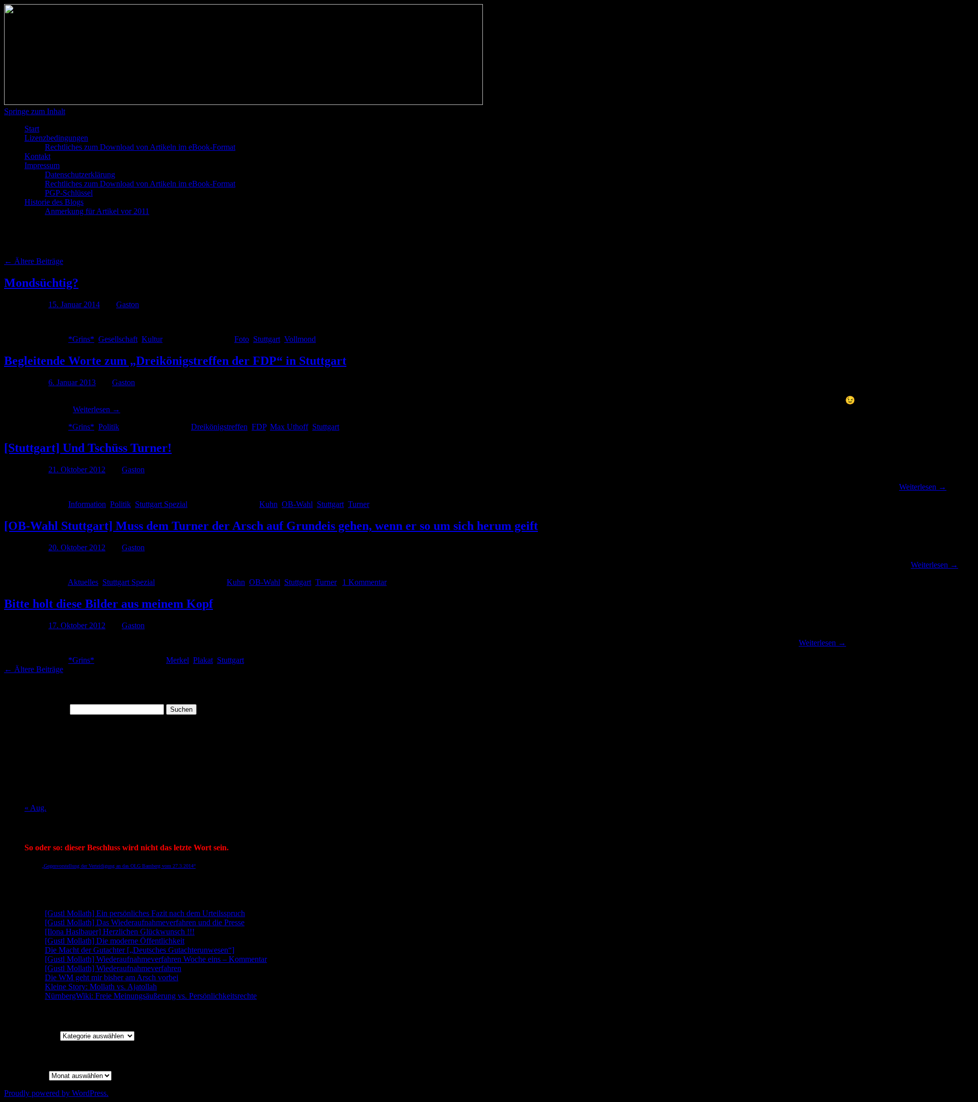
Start (31, 128)
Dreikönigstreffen (219, 426)
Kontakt (37, 156)
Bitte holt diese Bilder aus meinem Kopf (108, 603)
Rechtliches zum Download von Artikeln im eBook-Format (140, 147)
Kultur (152, 339)
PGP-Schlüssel (69, 193)
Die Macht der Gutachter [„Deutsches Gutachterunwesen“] (139, 950)
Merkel (177, 660)
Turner (358, 504)
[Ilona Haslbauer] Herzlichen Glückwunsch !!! (120, 931)
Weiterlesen (96, 409)
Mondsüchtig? (41, 282)
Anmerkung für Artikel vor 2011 (97, 211)
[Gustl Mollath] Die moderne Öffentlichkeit (114, 940)
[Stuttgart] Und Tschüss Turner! (88, 447)
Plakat (203, 660)
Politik (108, 426)
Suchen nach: (46, 709)
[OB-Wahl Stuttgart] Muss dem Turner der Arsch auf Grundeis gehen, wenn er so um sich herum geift (271, 525)
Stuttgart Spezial (161, 504)
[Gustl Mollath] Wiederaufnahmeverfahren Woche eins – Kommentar (156, 959)
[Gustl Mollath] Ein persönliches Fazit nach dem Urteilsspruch (145, 913)
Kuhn (268, 504)
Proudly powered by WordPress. (56, 1093)
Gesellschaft (118, 339)
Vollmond (300, 339)
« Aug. (35, 807)
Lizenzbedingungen (56, 137)
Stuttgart (266, 339)
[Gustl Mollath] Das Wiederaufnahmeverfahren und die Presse (144, 922)
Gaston (127, 304)
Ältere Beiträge (33, 261)
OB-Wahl (297, 504)
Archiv (35, 1075)
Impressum (42, 165)
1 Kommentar (364, 582)
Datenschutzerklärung (80, 174)
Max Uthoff (289, 426)
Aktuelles (83, 582)
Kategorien (42, 1035)
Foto (241, 339)
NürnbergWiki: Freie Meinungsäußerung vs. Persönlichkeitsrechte (151, 995)
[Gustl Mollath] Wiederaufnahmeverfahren (113, 968)
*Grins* (81, 339)
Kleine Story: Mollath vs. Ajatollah (101, 986)
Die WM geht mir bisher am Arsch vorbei (111, 977)
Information (87, 504)
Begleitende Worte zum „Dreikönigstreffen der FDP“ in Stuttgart (175, 360)
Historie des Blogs (54, 202)
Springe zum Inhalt (34, 111)
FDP (259, 426)
